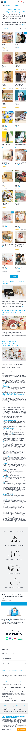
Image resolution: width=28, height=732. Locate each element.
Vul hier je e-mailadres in (7, 599)
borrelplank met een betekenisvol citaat (10, 393)
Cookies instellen (5, 729)
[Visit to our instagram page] (18, 633)
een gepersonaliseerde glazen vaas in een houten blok (14, 397)
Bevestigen (4, 604)
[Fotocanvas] (7, 155)
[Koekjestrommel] (7, 176)
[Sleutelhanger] (7, 259)
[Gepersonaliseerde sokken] (20, 137)
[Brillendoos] (20, 58)
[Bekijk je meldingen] (23, 2)
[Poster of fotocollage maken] (20, 237)
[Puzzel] (7, 96)
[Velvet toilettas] (20, 196)
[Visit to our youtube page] (15, 633)
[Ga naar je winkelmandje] (25, 2)
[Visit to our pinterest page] (12, 633)
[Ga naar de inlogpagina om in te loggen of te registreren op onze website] (20, 2)
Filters (4, 28)
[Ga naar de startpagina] (8, 2)
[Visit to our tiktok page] (21, 633)
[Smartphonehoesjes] (20, 77)
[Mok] (20, 96)
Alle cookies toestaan (21, 729)
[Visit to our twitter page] (9, 633)
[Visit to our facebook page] (6, 633)
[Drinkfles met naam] (7, 137)
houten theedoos (17, 468)
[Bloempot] (7, 77)
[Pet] (7, 58)
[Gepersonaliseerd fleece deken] (20, 176)
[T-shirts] (20, 259)
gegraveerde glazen (14, 401)
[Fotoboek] (7, 37)
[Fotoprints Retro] (7, 196)
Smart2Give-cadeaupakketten (9, 420)
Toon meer (13, 276)
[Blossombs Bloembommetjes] (20, 217)
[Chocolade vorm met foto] (7, 237)
